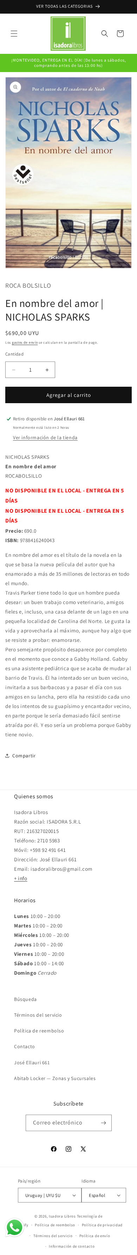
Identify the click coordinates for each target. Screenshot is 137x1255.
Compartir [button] (23, 755)
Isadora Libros (62, 1216)
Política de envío (94, 1235)
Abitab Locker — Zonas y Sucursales (55, 1078)
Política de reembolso (39, 1031)
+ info (20, 878)
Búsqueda (25, 999)
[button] (14, 33)
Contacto (24, 1046)
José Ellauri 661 (32, 1062)
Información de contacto (71, 1246)
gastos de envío (25, 342)
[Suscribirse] (103, 1123)
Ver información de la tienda (45, 437)
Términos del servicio (38, 1015)
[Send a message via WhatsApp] (15, 1228)
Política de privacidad (102, 1224)
